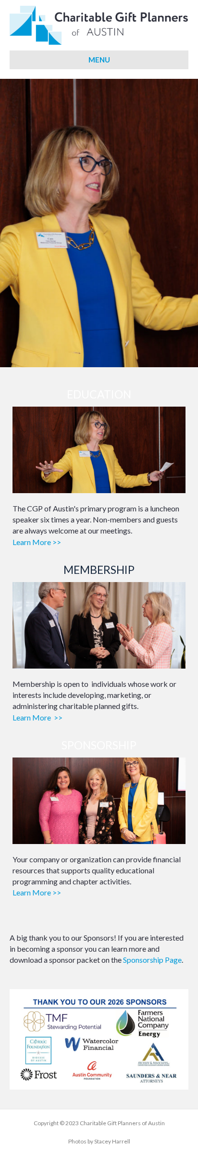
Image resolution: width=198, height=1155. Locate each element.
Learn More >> (36, 541)
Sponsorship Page (152, 959)
